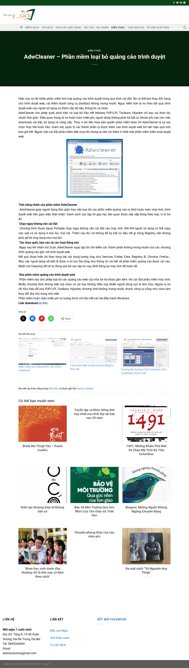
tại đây (43, 303)
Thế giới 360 (136, 27)
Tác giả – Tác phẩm (96, 27)
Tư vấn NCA (58, 645)
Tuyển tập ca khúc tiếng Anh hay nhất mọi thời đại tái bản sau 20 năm (94, 414)
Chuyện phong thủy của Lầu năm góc (94, 534)
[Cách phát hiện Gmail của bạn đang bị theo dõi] (94, 351)
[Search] (184, 27)
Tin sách (47, 27)
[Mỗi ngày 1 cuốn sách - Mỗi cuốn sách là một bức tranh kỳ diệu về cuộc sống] (19, 14)
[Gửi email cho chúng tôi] (181, 2)
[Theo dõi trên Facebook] (174, 2)
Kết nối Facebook (111, 619)
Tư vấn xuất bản (158, 27)
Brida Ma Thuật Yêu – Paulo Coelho (43, 448)
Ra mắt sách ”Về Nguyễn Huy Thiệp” (146, 570)
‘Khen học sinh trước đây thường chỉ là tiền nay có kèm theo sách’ (43, 572)
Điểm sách (32, 27)
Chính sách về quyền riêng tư (22, 664)
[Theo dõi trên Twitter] (177, 2)
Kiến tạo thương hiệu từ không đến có (42, 509)
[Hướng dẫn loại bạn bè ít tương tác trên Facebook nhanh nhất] (145, 353)
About (46, 664)
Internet (89, 388)
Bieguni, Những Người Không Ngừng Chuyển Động (146, 509)
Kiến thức (118, 27)
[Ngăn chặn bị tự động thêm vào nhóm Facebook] (42, 351)
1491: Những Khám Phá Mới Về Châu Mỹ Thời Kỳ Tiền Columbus (146, 450)
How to (80, 388)
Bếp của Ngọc (59, 630)
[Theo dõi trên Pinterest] (184, 2)
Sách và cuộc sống (68, 27)
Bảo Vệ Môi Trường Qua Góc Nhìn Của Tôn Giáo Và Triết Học (94, 511)
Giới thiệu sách (59, 638)
